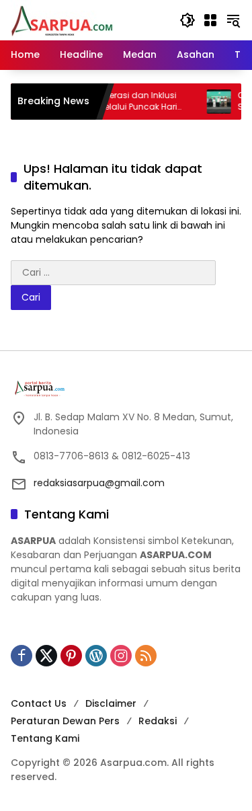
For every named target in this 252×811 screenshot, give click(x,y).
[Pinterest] (71, 655)
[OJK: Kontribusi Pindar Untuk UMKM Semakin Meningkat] (212, 101)
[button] (187, 20)
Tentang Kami (45, 738)
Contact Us (39, 703)
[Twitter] (46, 655)
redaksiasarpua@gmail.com (99, 483)
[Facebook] (21, 655)
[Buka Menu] (210, 20)
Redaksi (157, 721)
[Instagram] (121, 655)
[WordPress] (96, 655)
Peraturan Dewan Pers (65, 721)
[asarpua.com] (62, 19)
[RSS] (146, 655)
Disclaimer (110, 703)
